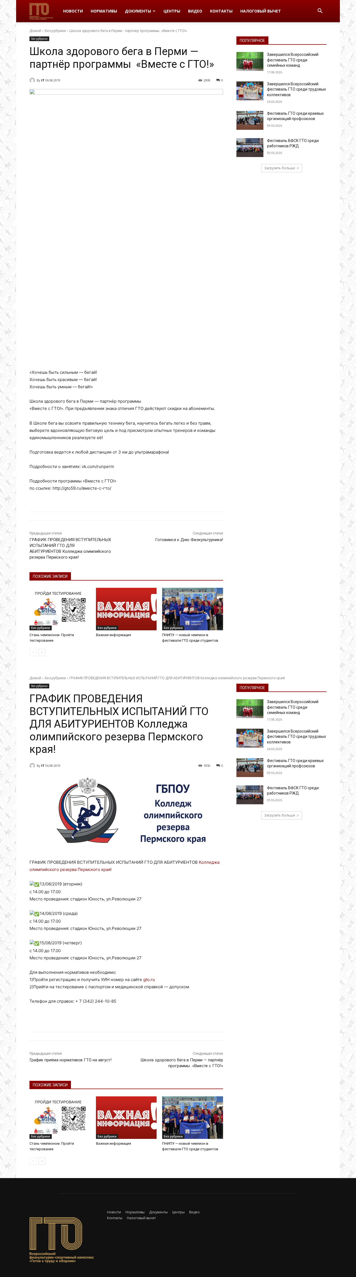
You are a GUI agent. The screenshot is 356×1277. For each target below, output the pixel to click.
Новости (73, 11)
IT (42, 80)
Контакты (221, 11)
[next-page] (41, 652)
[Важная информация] (126, 609)
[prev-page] (32, 652)
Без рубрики (55, 30)
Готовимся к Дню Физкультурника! (189, 539)
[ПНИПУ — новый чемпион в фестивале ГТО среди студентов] (192, 609)
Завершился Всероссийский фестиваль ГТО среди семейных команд (292, 60)
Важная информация (113, 635)
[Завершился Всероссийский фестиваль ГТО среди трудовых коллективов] (249, 90)
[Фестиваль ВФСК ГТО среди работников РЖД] (249, 147)
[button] (320, 11)
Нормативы (104, 11)
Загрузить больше (279, 168)
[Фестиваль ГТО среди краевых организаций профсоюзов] (249, 120)
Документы (138, 11)
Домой (35, 30)
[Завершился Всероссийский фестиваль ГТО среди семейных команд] (249, 61)
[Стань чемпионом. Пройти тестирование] (59, 609)
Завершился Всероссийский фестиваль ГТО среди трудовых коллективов (296, 89)
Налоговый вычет (260, 11)
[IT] (33, 80)
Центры (172, 11)
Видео (195, 11)
